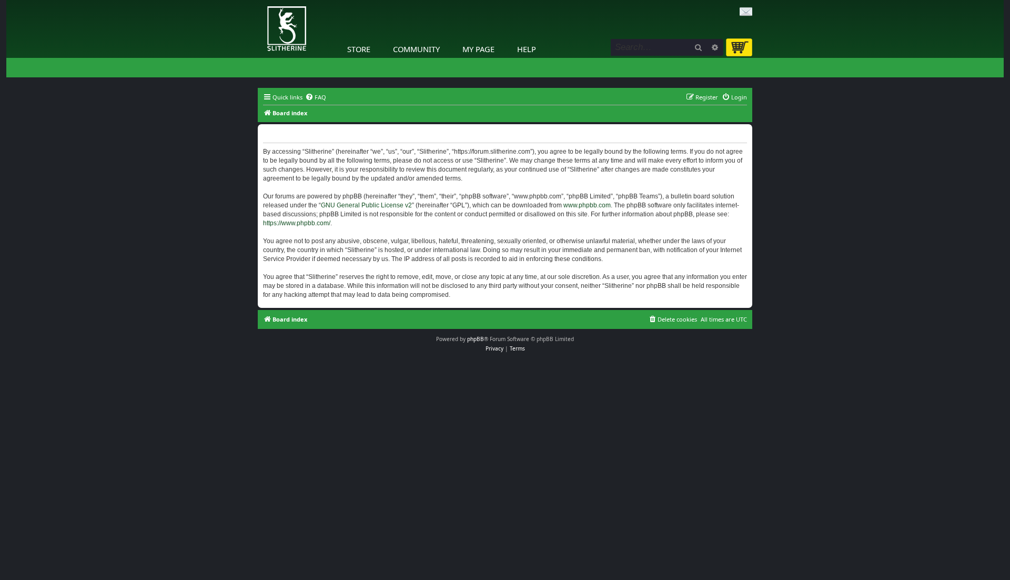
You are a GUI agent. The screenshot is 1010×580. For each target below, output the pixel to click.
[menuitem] (315, 97)
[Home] (260, 2)
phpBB (475, 339)
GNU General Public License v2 (366, 205)
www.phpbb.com (587, 205)
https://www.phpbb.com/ (296, 223)
